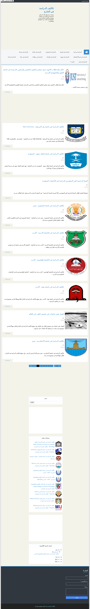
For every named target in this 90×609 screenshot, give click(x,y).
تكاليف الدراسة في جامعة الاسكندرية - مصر (48, 341)
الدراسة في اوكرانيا (51, 57)
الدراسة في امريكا (23, 52)
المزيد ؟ (72, 61)
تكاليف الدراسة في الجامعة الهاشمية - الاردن (47, 260)
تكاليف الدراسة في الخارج (48, 606)
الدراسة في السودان (51, 52)
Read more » (7, 92)
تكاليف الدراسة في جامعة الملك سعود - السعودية (46, 154)
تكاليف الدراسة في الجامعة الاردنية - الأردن (48, 233)
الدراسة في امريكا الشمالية (80, 57)
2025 (58, 550)
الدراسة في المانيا (36, 52)
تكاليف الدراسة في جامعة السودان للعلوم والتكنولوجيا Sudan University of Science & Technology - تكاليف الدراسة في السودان (44, 444)
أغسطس (56, 552)
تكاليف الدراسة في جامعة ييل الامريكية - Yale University (43, 127)
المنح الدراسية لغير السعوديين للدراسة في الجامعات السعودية (65, 181)
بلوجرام (37, 606)
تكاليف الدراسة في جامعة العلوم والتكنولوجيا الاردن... (46, 554)
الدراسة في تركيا (24, 57)
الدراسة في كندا (12, 57)
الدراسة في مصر (83, 61)
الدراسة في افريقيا (64, 52)
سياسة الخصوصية (85, 1)
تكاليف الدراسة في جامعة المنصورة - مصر (48, 206)
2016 (58, 561)
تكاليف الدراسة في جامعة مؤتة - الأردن (49, 287)
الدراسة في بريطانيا (37, 57)
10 (55, 366)
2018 (58, 557)
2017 (58, 559)
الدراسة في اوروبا (65, 57)
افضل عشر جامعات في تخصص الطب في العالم (46, 314)
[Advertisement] (45, 35)
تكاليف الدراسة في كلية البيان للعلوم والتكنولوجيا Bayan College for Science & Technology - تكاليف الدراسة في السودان (43, 486)
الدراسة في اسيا (78, 52)
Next (59, 366)
